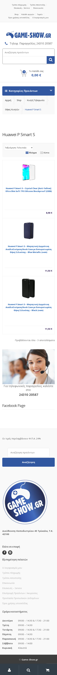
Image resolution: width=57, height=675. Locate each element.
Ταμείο (40, 14)
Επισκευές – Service (22, 8)
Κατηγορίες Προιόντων (23, 91)
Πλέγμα (32, 152)
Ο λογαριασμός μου (40, 17)
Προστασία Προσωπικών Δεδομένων (20, 598)
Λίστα (46, 152)
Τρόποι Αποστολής (37, 5)
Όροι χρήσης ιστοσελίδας (18, 17)
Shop (16, 14)
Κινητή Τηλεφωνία (35, 100)
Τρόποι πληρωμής (19, 5)
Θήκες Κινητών (12, 109)
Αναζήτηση (28, 462)
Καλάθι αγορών (27, 14)
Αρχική (8, 100)
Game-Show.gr (30, 659)
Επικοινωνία (38, 8)
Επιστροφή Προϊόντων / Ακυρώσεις (20, 593)
